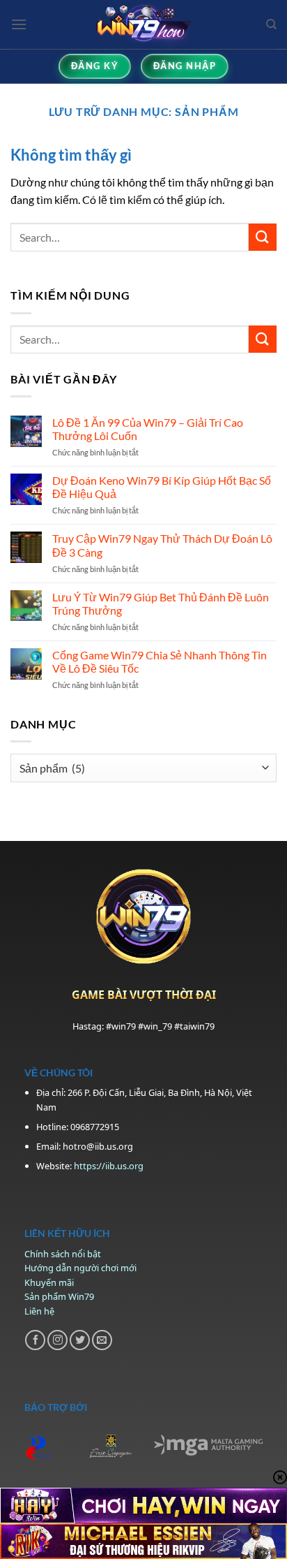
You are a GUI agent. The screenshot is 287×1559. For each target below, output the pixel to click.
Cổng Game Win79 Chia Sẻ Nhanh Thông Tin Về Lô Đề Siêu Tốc (159, 661)
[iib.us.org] (143, 24)
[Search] (271, 24)
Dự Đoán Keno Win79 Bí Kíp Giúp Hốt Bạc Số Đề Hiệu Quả (161, 487)
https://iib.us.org (109, 1165)
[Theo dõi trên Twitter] (80, 1340)
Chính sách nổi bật (62, 1253)
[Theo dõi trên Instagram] (57, 1340)
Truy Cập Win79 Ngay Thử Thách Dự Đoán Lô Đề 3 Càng (162, 545)
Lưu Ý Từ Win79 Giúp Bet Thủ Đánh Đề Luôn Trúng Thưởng (160, 603)
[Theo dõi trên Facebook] (35, 1340)
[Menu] (18, 24)
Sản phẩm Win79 (59, 1296)
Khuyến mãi (49, 1282)
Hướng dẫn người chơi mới (80, 1267)
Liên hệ (39, 1311)
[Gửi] (263, 237)
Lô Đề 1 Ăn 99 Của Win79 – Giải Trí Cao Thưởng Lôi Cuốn (147, 429)
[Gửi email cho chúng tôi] (102, 1340)
